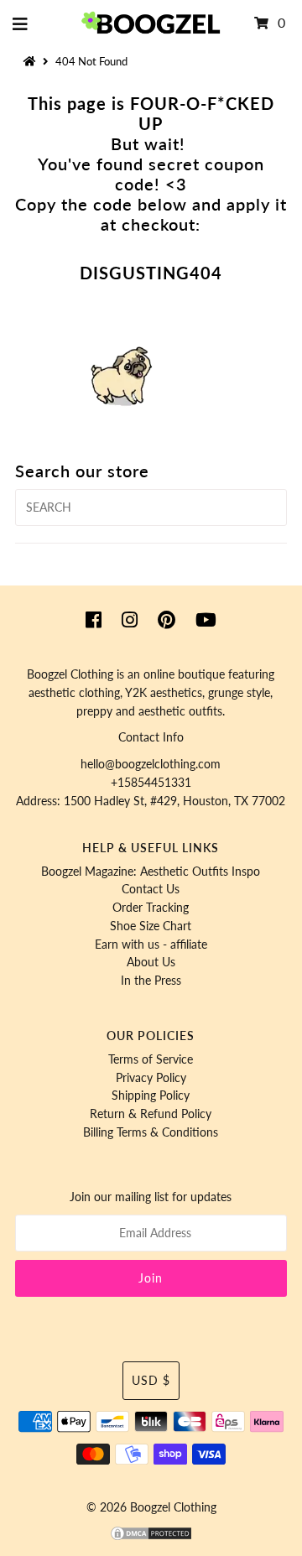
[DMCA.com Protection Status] (151, 1537)
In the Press (151, 980)
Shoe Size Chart (150, 926)
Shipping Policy (151, 1095)
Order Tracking (150, 907)
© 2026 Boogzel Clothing (151, 1507)
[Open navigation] (20, 23)
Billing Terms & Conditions (150, 1132)
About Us (151, 962)
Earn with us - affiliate (151, 944)
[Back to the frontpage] (31, 61)
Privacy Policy (151, 1078)
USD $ (151, 1380)
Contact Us (151, 889)
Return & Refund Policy (150, 1114)
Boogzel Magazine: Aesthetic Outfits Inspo (150, 871)
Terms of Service (150, 1059)
